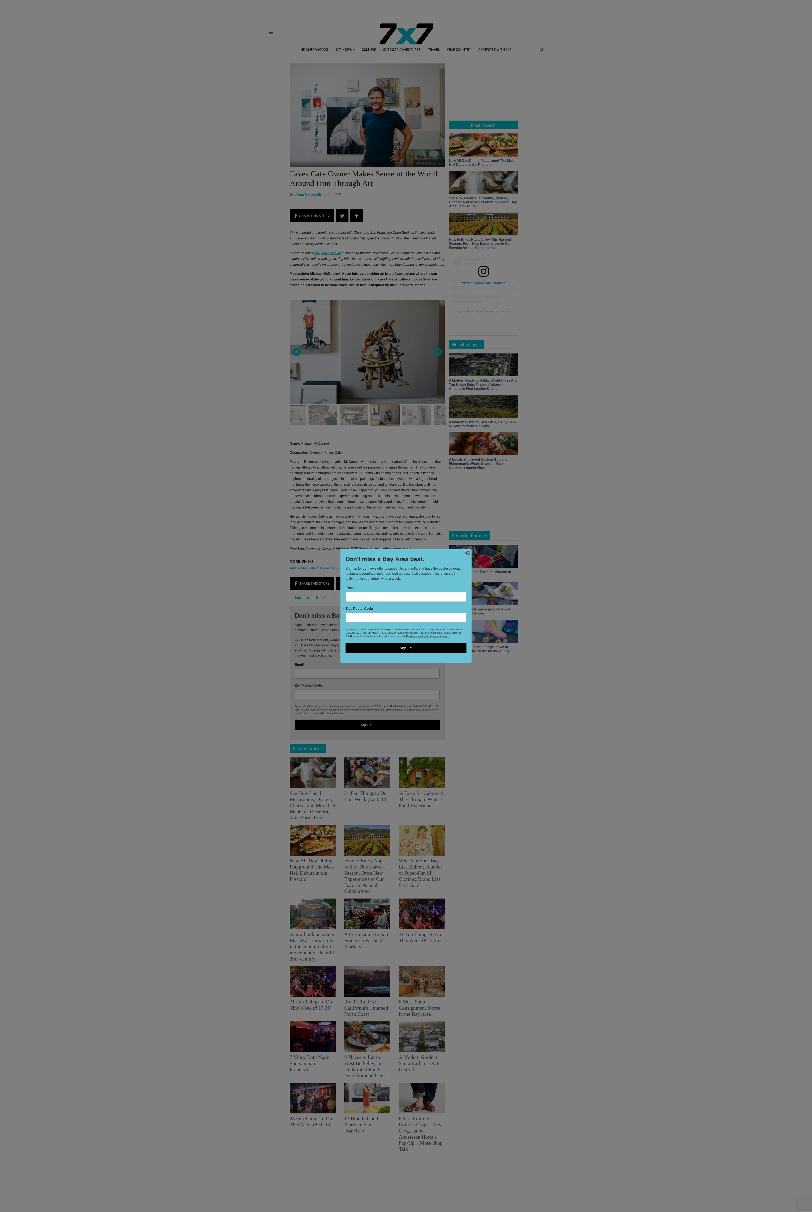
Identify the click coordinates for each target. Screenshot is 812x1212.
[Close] (467, 553)
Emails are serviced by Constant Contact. (427, 636)
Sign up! (406, 648)
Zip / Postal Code (359, 608)
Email (350, 588)
